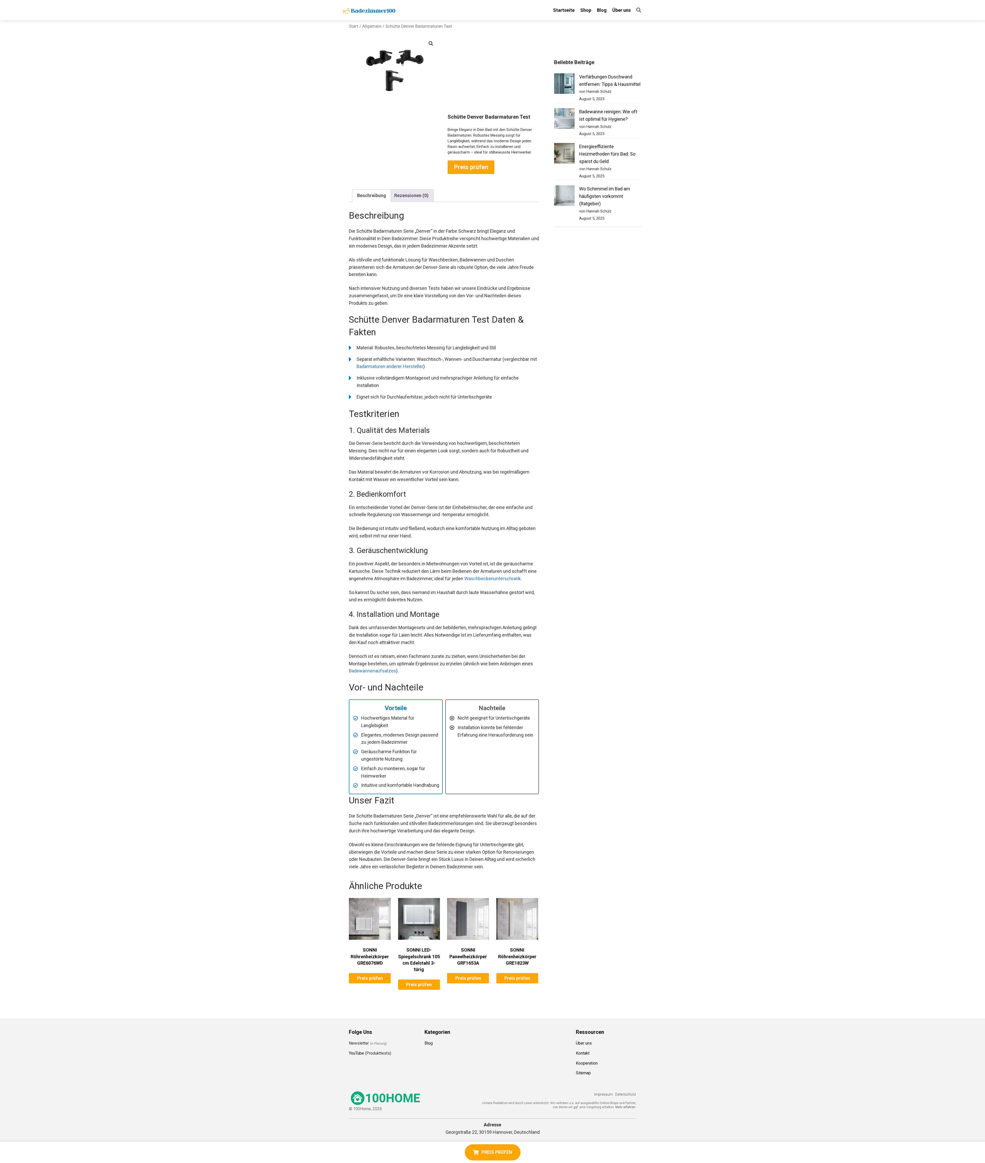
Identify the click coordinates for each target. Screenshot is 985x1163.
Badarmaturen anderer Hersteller (390, 366)
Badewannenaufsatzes (372, 671)
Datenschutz (625, 1094)
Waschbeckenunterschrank (492, 578)
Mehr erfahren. (625, 1107)
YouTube (356, 1053)
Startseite (564, 10)
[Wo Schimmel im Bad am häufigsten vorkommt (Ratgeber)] (564, 196)
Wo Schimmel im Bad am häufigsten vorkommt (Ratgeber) (604, 196)
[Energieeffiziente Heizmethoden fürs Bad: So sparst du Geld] (564, 154)
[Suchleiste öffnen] (639, 10)
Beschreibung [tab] (371, 195)
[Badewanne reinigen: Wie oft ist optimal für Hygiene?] (564, 119)
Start (353, 26)
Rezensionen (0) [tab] (411, 195)
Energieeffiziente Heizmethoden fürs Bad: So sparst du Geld (607, 154)
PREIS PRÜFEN (496, 1152)
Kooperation (587, 1063)
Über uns (621, 10)
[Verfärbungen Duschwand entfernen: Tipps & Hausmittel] (564, 84)
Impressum (603, 1094)
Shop (585, 10)
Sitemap (583, 1072)
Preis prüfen (471, 167)
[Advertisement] (493, 75)
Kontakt (582, 1053)
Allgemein (371, 26)
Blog (602, 10)
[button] (431, 43)
